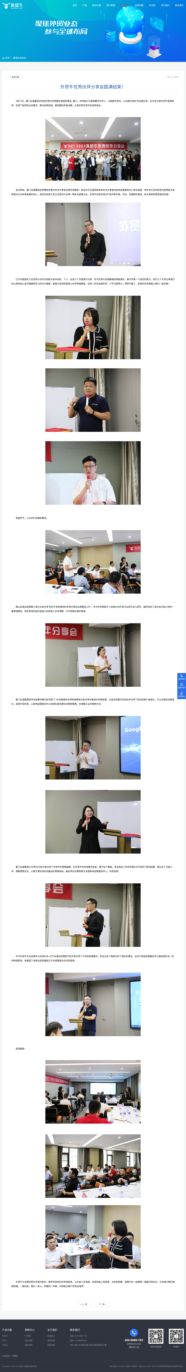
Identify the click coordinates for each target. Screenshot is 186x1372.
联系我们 (179, 5)
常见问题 (28, 1340)
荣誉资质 (51, 1340)
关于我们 (165, 5)
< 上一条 (83, 1304)
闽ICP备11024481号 (117, 1366)
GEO (4, 1340)
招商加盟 (139, 5)
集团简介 (51, 1336)
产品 (85, 5)
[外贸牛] (12, 5)
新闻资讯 (125, 5)
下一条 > (102, 1304)
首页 (75, 5)
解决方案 (96, 5)
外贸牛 (5, 1336)
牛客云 (5, 1345)
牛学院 (152, 5)
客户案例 (110, 5)
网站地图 (28, 1345)
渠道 (19, 58)
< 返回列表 (14, 77)
